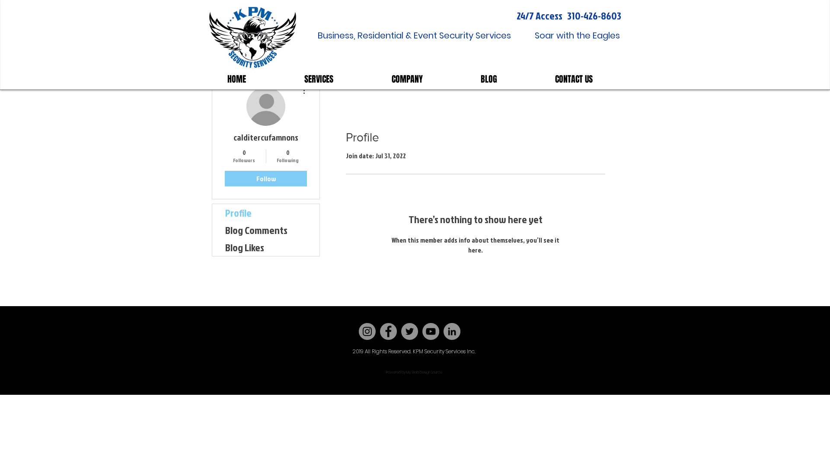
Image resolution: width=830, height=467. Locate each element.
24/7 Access (539, 15)
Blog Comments (256, 230)
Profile (238, 212)
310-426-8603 (594, 15)
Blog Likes (244, 247)
